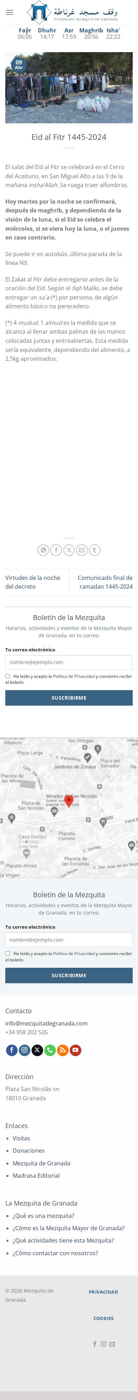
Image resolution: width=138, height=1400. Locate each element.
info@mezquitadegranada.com (46, 1023)
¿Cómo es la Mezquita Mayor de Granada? (69, 1228)
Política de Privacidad (74, 676)
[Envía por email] (82, 550)
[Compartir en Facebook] (56, 550)
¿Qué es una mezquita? (43, 1216)
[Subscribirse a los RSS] (63, 1051)
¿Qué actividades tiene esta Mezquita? (63, 1240)
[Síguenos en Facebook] (12, 1051)
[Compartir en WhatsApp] (43, 550)
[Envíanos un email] (112, 1344)
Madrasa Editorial (36, 1175)
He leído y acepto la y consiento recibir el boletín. (68, 679)
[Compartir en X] (69, 550)
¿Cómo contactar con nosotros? (55, 1253)
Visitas (21, 1138)
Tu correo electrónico (30, 649)
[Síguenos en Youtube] (75, 1051)
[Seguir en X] (37, 1051)
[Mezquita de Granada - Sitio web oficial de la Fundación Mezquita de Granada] (72, 12)
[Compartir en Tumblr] (94, 550)
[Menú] (9, 12)
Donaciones (29, 1150)
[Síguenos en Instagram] (24, 1051)
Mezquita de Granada (41, 1163)
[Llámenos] (50, 1051)
